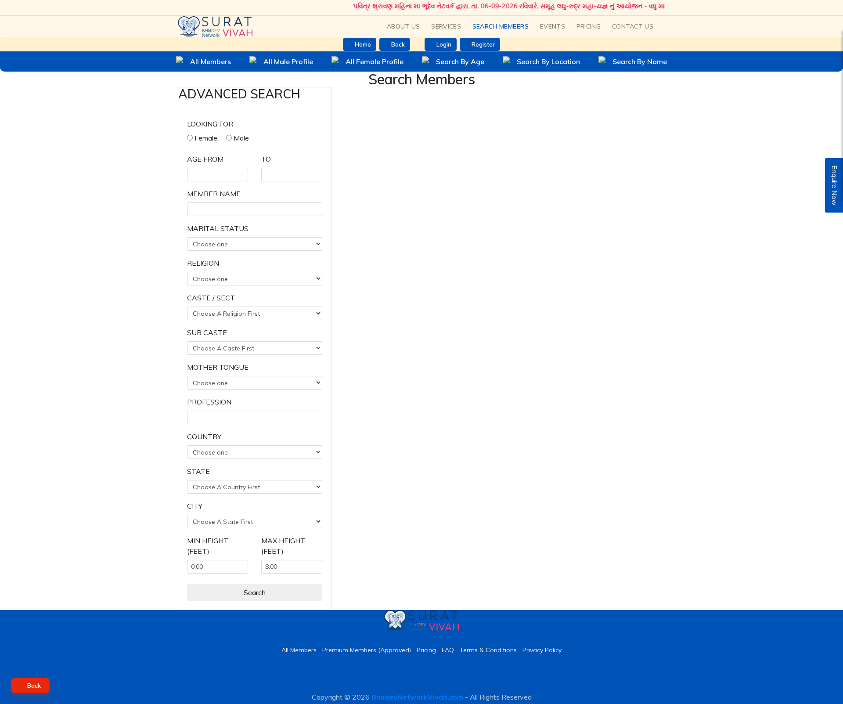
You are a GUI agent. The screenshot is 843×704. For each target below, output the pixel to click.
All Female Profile (374, 61)
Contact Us (632, 26)
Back (398, 44)
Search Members (500, 26)
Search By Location (548, 61)
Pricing (588, 26)
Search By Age (460, 61)
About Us (403, 26)
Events (552, 26)
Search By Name (639, 61)
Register (483, 44)
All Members (210, 61)
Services (446, 26)
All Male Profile (288, 61)
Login (443, 44)
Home (363, 44)
